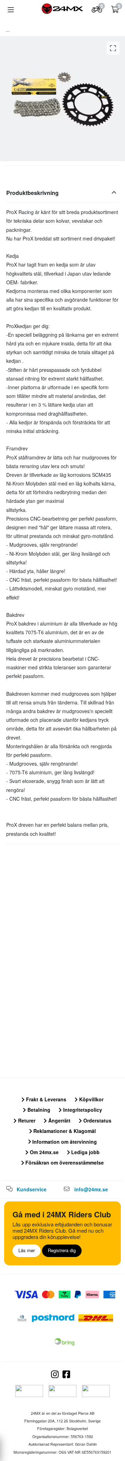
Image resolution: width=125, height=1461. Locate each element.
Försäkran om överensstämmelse (64, 1162)
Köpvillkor (90, 1099)
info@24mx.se (91, 1189)
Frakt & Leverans (45, 1099)
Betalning (38, 1109)
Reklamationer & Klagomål (64, 1130)
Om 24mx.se (43, 1152)
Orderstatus (96, 1120)
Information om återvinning (64, 1141)
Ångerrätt (58, 1120)
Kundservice (32, 1189)
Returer (26, 1120)
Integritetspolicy (82, 1109)
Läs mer (26, 1250)
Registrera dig (62, 1250)
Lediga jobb (85, 1152)
